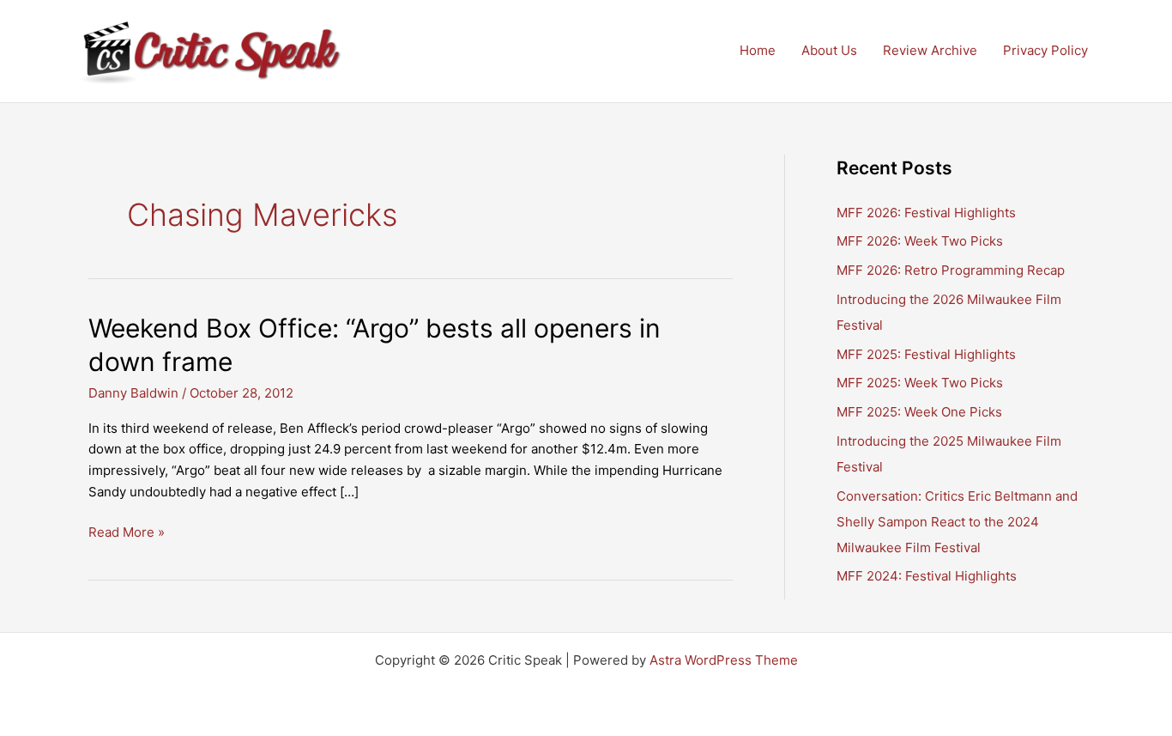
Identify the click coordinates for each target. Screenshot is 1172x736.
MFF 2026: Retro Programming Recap (951, 270)
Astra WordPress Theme (723, 660)
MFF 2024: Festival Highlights (927, 576)
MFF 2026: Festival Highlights (926, 212)
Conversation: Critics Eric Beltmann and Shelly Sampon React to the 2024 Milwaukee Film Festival (957, 522)
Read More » (126, 533)
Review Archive (930, 50)
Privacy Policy (1045, 50)
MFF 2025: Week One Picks (919, 412)
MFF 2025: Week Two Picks (920, 382)
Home (758, 50)
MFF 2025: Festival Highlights (926, 354)
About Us (829, 50)
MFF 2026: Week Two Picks (920, 241)
